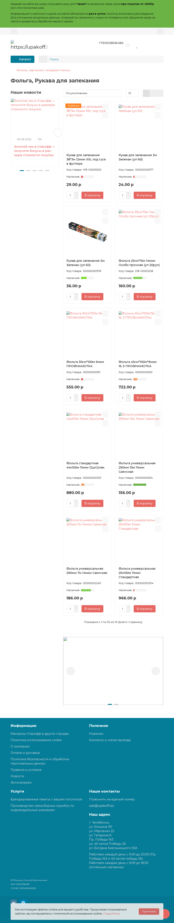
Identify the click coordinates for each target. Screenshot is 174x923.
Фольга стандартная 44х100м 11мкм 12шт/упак (85, 465)
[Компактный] (159, 93)
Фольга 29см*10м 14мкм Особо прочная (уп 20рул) (139, 263)
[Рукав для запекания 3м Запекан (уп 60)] (139, 126)
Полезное (98, 725)
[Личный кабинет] (160, 31)
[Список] (153, 93)
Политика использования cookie (36, 740)
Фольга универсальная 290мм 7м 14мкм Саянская (86, 571)
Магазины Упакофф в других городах (40, 734)
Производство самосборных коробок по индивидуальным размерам (42, 808)
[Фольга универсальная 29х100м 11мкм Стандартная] (139, 539)
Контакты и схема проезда (109, 740)
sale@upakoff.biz (101, 806)
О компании (20, 746)
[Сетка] (146, 93)
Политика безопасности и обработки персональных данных (40, 761)
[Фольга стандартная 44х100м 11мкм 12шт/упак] (87, 434)
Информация (23, 725)
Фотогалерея (21, 782)
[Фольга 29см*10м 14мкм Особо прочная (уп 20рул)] (139, 231)
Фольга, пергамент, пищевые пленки (43, 70)
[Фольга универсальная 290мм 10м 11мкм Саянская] (139, 434)
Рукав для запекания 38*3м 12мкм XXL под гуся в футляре (86, 159)
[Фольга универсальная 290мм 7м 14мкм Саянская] (87, 539)
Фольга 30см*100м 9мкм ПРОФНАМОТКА (85, 364)
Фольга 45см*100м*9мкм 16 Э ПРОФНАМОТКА (138, 364)
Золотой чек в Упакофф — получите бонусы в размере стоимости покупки (34, 151)
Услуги (17, 791)
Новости (17, 776)
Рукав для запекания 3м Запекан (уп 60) (138, 157)
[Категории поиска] (43, 59)
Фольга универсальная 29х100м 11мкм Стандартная (137, 573)
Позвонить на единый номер (112, 799)
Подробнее (111, 913)
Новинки (96, 734)
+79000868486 (110, 43)
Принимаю (149, 911)
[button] (11, 132)
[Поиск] (159, 59)
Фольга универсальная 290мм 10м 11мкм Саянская (137, 467)
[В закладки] (105, 106)
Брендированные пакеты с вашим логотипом (46, 799)
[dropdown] (14, 31)
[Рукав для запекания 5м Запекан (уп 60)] (87, 231)
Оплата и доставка (25, 753)
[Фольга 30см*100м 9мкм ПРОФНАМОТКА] (87, 333)
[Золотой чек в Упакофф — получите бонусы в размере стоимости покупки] (35, 116)
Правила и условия (26, 770)
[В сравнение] (105, 115)
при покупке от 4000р (137, 4)
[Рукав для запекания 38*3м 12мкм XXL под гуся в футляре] (87, 126)
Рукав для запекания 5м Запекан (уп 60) (85, 263)
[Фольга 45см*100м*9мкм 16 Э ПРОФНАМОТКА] (139, 333)
